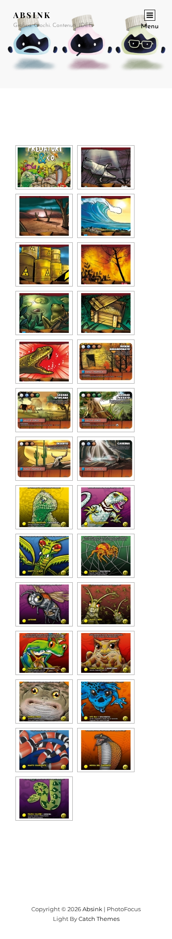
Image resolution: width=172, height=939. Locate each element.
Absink (32, 15)
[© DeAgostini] (44, 167)
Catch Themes (99, 918)
